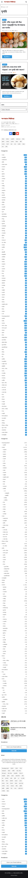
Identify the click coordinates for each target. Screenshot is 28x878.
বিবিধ (3, 349)
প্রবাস (3, 397)
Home (3, 7)
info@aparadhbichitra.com (10, 129)
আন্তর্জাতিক (4, 361)
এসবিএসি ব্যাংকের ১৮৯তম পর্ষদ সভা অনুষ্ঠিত (18, 721)
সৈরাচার (23, 144)
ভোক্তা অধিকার (4, 432)
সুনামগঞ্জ (3, 209)
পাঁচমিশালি (3, 280)
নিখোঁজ (3, 306)
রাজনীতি (3, 247)
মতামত (3, 370)
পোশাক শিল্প (4, 389)
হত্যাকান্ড (3, 285)
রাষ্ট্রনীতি (3, 366)
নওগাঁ (3, 313)
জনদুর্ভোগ (4, 254)
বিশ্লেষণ (4, 19)
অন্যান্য (3, 244)
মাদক (15, 144)
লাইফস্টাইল (4, 430)
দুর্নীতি (21, 141)
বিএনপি (8, 144)
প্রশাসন (3, 323)
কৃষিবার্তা (3, 283)
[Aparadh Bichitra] (10, 2)
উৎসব (3, 411)
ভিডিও (3, 354)
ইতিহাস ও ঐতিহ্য (5, 425)
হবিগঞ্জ (3, 204)
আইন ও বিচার (4, 325)
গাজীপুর (3, 185)
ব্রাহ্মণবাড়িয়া (4, 214)
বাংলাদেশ (3, 144)
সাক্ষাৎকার (3, 378)
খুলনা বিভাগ (4, 344)
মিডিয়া (3, 352)
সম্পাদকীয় (3, 373)
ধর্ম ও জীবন (4, 242)
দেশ (2, 249)
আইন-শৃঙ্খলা (4, 328)
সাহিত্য (3, 311)
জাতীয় (3, 320)
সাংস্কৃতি (3, 404)
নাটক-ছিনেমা (4, 406)
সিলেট (3, 181)
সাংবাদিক (19, 144)
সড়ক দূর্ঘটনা (4, 418)
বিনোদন (3, 399)
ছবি (2, 356)
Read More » (7, 56)
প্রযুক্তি (3, 290)
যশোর (3, 237)
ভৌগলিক (3, 257)
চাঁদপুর (3, 219)
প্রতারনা (3, 268)
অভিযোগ (7, 139)
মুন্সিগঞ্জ (3, 235)
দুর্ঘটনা (3, 332)
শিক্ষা (3, 273)
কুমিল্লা (3, 141)
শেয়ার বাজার (4, 392)
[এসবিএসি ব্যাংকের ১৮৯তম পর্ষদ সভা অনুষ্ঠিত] (5, 723)
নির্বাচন (3, 271)
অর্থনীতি (3, 380)
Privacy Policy (14, 875)
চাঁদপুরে (3, 192)
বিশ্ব (3, 394)
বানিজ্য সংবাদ (4, 385)
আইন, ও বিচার (4, 368)
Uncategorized (5, 316)
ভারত (11, 144)
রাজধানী (3, 252)
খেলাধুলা (3, 401)
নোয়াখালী (3, 207)
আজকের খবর (18, 139)
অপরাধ (3, 155)
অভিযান (3, 139)
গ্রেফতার (12, 141)
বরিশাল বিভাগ (4, 342)
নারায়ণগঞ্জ (3, 197)
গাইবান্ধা (3, 178)
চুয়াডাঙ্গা (3, 223)
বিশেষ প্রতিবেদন (5, 415)
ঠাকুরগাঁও (3, 228)
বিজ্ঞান (3, 309)
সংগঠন (3, 266)
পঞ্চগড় (3, 188)
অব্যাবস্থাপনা (4, 159)
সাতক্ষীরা (3, 221)
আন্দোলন (3, 294)
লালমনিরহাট (4, 226)
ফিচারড (3, 420)
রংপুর (3, 183)
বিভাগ (3, 335)
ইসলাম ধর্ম (4, 64)
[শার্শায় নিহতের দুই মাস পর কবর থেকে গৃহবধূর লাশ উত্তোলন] (5, 729)
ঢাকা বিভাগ (4, 340)
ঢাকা (3, 171)
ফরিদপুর (3, 423)
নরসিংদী (3, 318)
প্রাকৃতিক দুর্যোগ (5, 304)
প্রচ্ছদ (3, 299)
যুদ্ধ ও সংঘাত (4, 427)
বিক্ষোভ (3, 302)
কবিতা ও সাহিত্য (5, 408)
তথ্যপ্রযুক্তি (4, 434)
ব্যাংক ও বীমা (4, 382)
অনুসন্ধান (3, 264)
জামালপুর (3, 230)
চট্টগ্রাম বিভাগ (4, 337)
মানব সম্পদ (4, 387)
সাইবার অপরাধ (4, 164)
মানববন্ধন (3, 278)
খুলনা (3, 211)
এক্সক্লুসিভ (4, 157)
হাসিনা (6, 146)
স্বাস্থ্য (3, 276)
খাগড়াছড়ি (3, 233)
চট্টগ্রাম (17, 141)
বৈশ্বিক (3, 259)
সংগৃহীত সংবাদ (4, 363)
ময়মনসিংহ (3, 190)
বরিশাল (3, 176)
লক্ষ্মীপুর (3, 202)
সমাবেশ (3, 297)
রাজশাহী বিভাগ (4, 347)
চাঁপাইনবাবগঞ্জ (4, 216)
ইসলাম (23, 139)
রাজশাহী (3, 195)
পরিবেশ (3, 330)
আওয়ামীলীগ (12, 139)
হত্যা (2, 146)
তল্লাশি (3, 292)
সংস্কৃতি (3, 413)
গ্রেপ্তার (7, 141)
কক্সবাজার (3, 200)
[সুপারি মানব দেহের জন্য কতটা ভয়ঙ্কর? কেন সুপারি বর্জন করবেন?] (14, 81)
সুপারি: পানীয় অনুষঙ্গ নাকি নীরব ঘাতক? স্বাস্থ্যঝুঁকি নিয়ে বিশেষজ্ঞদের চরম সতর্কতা (13, 25)
